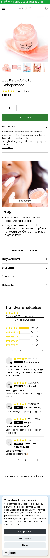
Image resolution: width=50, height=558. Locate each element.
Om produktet (10, 126)
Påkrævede (25, 538)
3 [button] (25, 460)
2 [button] (19, 460)
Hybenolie (8, 285)
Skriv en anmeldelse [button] (25, 319)
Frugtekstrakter (11, 259)
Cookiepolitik (10, 552)
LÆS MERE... (7, 147)
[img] (20, 358)
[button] (8, 91)
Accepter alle (25, 531)
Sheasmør (8, 276)
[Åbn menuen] (6, 9)
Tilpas (25, 545)
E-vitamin (8, 267)
